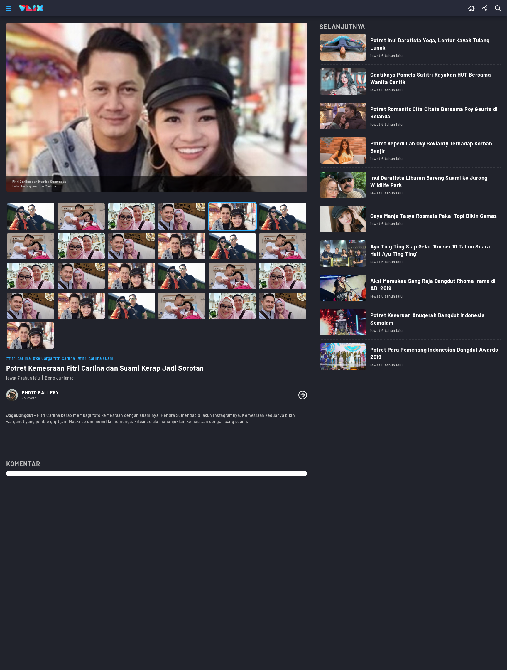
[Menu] (7, 8)
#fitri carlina (18, 358)
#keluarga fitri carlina (54, 358)
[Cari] (499, 8)
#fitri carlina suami (96, 358)
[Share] (485, 8)
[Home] (31, 8)
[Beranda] (471, 8)
